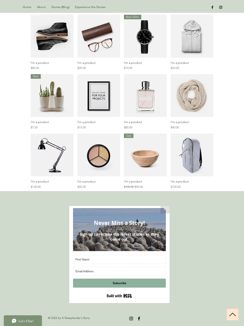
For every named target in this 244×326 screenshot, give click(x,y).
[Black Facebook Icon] (212, 7)
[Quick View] (52, 36)
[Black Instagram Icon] (221, 7)
